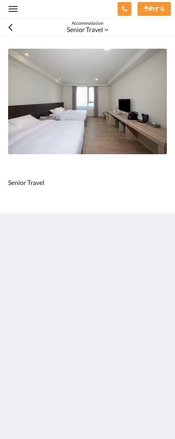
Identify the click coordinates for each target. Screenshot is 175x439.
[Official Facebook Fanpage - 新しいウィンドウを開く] (16, 327)
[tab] (87, 351)
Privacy (18, 365)
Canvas (53, 417)
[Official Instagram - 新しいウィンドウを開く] (39, 327)
